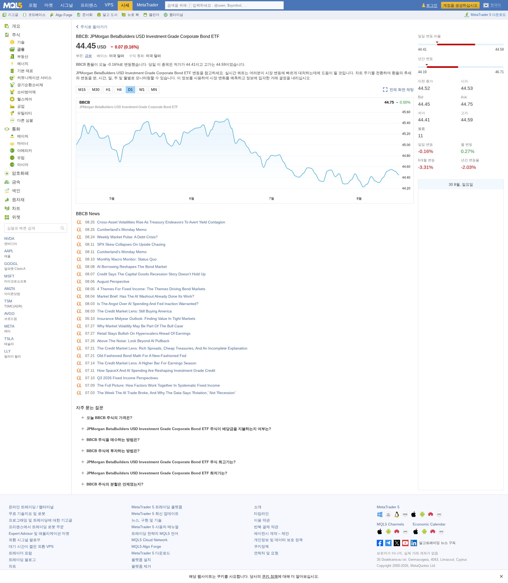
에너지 (22, 63)
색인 (16, 190)
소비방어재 (26, 92)
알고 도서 (110, 15)
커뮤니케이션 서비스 (34, 78)
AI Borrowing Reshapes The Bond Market (132, 266)
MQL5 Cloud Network (149, 540)
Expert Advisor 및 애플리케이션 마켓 (39, 533)
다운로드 (150, 553)
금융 (21, 49)
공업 (21, 106)
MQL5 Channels (390, 524)
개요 (16, 26)
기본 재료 (25, 71)
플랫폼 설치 (141, 560)
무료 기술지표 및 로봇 (27, 513)
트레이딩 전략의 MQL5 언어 (154, 533)
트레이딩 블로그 (22, 560)
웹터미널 (176, 15)
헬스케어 (24, 99)
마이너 (22, 143)
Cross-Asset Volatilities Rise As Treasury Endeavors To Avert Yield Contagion (161, 222)
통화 (16, 129)
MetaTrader (147, 5)
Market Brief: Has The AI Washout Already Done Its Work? (145, 296)
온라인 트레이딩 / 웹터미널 (31, 507)
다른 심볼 (25, 120)
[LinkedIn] (414, 543)
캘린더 (154, 15)
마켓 (48, 5)
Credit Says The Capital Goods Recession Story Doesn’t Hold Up (151, 274)
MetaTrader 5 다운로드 (488, 15)
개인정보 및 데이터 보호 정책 (278, 540)
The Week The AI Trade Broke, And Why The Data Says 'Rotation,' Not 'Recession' (166, 393)
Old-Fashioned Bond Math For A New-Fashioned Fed (141, 356)
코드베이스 (37, 15)
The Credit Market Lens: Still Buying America (134, 311)
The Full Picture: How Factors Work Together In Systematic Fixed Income (158, 385)
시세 (125, 5)
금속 (16, 182)
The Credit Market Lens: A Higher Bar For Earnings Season (146, 363)
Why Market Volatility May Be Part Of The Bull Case (140, 326)
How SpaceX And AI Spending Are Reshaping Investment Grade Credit (156, 370)
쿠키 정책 (270, 576)
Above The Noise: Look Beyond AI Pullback (133, 341)
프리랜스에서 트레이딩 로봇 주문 (36, 527)
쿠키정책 (261, 546)
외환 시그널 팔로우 (24, 540)
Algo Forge (64, 15)
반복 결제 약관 (266, 527)
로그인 (431, 5)
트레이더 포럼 (20, 553)
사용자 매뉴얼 (155, 527)
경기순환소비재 (30, 85)
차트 (16, 208)
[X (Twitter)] (397, 543)
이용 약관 (262, 520)
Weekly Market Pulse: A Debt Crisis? (127, 237)
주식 (16, 35)
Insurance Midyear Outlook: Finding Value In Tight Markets (146, 318)
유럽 (21, 158)
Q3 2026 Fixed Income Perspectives (127, 378)
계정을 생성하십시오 (460, 5)
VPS (109, 5)
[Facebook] (380, 543)
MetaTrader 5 (388, 507)
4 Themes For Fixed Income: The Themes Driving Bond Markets (151, 289)
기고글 (13, 15)
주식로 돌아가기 (93, 27)
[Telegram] (388, 543)
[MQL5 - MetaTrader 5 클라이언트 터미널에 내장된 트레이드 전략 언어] (12, 5)
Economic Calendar (429, 524)
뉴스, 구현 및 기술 (146, 520)
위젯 (16, 217)
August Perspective (113, 281)
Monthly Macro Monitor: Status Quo (127, 259)
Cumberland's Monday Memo (122, 229)
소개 (257, 507)
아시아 (22, 164)
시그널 (66, 5)
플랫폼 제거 (141, 566)
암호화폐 (20, 173)
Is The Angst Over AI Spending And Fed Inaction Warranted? (147, 304)
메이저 (22, 136)
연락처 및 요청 (266, 553)
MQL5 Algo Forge (146, 546)
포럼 (33, 5)
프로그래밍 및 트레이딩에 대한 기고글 (40, 520)
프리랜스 (88, 5)
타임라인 (261, 513)
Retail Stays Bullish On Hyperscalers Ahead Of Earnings (143, 333)
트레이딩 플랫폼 (156, 507)
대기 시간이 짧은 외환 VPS (31, 546)
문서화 (87, 15)
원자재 (18, 199)
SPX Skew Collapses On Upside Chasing (131, 244)
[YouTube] (405, 543)
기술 (21, 42)
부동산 (22, 56)
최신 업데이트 (155, 513)
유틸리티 (24, 113)
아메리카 (24, 150)
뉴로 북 (133, 15)
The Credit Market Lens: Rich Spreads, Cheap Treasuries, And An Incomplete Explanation (172, 348)
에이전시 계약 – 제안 (271, 533)
